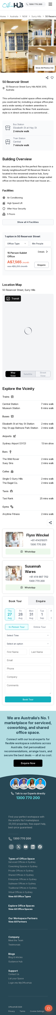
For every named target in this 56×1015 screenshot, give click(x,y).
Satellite (28, 374)
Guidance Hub (15, 961)
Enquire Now (28, 763)
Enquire (41, 265)
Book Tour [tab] (15, 601)
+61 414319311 (38, 540)
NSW (24, 16)
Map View (13, 374)
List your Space (16, 978)
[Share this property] (50, 522)
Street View (43, 374)
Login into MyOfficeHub (20, 982)
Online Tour (39, 627)
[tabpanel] (28, 655)
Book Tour (28, 699)
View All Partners (17, 921)
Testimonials (14, 944)
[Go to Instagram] (11, 847)
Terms (22, 1011)
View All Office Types (19, 896)
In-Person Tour (16, 627)
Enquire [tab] (41, 601)
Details (41, 251)
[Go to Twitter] (19, 847)
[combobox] (28, 635)
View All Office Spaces (20, 909)
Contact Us (13, 974)
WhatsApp (30, 551)
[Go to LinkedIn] (33, 847)
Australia (14, 16)
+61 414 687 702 (38, 576)
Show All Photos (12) (44, 68)
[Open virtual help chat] (48, 1008)
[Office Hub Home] (12, 5)
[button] (28, 46)
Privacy (11, 1011)
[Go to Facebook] (40, 847)
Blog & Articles (15, 957)
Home (3, 16)
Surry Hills (36, 16)
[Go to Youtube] (26, 847)
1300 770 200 (38, 544)
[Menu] (50, 4)
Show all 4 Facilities (28, 222)
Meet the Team (15, 940)
